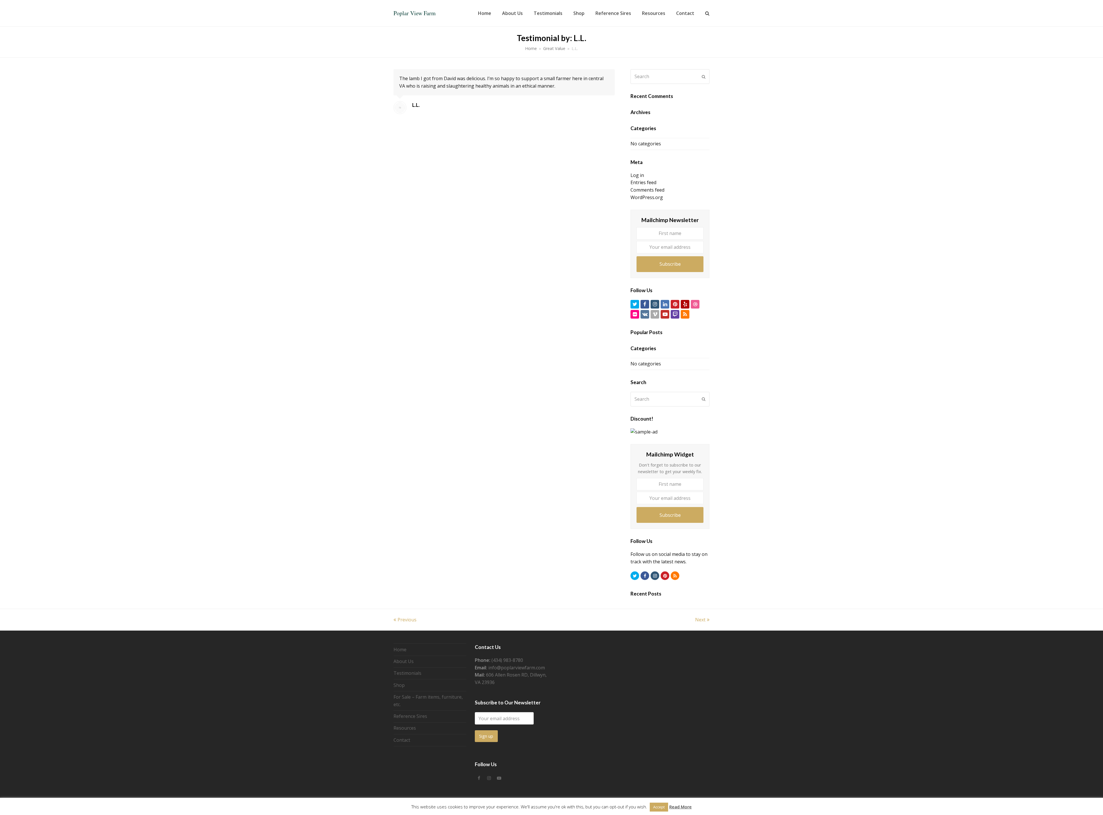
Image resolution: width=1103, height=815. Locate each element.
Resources (405, 728)
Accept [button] (659, 807)
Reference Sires (410, 716)
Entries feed (643, 182)
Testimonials (407, 673)
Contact (402, 740)
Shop (399, 685)
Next (700, 619)
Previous (407, 619)
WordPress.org (646, 197)
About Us (404, 661)
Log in (637, 175)
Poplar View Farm (415, 13)
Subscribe (670, 264)
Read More (680, 807)
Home (531, 48)
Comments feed (647, 190)
